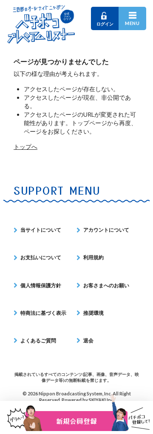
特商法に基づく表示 (43, 313)
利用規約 (93, 257)
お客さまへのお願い (106, 285)
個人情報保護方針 (40, 285)
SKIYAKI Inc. (101, 400)
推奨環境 (93, 313)
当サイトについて (40, 230)
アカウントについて (106, 230)
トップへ (25, 146)
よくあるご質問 (38, 340)
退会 (88, 340)
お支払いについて (40, 257)
